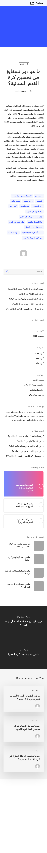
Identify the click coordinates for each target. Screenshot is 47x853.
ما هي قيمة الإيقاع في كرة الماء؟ (30, 294)
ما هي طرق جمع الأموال (33, 227)
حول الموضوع (37, 206)
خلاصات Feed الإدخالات (34, 385)
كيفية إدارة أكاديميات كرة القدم (31, 217)
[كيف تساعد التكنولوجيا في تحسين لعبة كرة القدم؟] (24, 729)
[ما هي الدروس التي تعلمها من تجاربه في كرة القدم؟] (24, 699)
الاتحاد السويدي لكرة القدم (22, 196)
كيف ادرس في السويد (34, 211)
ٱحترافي (38, 196)
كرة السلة (39, 353)
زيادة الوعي (24, 206)
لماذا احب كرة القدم (35, 222)
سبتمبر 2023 (38, 336)
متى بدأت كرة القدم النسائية (32, 233)
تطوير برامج (15, 201)
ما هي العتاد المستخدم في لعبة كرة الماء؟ (26, 299)
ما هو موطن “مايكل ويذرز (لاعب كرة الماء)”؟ (25, 309)
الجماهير (39, 201)
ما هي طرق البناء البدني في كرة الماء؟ (28, 304)
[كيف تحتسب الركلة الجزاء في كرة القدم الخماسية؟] (24, 759)
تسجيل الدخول (38, 380)
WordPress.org (36, 395)
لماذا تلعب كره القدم (16, 222)
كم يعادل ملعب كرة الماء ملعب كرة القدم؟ (26, 289)
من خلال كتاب (13, 233)
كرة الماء (40, 363)
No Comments (20, 91)
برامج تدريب (28, 201)
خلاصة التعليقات (37, 390)
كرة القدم (24, 64)
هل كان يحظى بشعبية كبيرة (32, 238)
